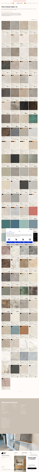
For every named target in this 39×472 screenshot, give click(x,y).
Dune (29, 43)
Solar (20, 110)
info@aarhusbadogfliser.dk (23, 409)
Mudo (11, 255)
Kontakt (15, 454)
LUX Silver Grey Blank (21, 309)
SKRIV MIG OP (32, 468)
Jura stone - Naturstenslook (12, 43)
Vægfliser (23, 454)
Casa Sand (3, 387)
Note (11, 176)
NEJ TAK (32, 470)
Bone (2, 30)
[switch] (16, 239)
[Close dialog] (37, 456)
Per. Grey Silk (12, 110)
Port (20, 268)
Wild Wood (3, 255)
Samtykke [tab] (10, 231)
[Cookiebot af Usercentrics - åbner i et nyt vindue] (30, 229)
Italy (2, 97)
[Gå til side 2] (21, 391)
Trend (2, 163)
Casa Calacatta (12, 268)
